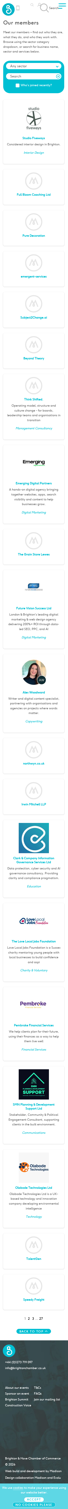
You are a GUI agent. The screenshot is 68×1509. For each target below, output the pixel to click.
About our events (17, 1388)
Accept (34, 1499)
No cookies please (34, 1505)
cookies (18, 1488)
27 (41, 1319)
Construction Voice (18, 1405)
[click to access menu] (62, 7)
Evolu (57, 1478)
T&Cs (37, 1388)
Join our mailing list (47, 1399)
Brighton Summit (16, 1399)
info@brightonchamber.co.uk (25, 1368)
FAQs (38, 1394)
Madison (56, 1471)
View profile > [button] (51, 159)
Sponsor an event (17, 1394)
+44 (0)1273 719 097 (18, 1362)
